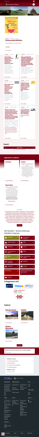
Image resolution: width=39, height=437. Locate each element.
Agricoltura (17, 211)
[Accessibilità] (3, 434)
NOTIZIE (7, 38)
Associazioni (14, 213)
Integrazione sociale (19, 217)
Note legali (21, 402)
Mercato (30, 217)
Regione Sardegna (6, 1)
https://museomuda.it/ (11, 201)
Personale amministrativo (7, 391)
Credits (22, 433)
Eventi (29, 394)
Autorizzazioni (14, 387)
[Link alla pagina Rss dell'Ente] (28, 400)
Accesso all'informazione (8, 211)
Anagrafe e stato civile (15, 385)
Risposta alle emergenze (9, 220)
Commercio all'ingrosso (22, 213)
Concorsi (29, 214)
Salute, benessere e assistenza (23, 385)
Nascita (8, 219)
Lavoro (23, 217)
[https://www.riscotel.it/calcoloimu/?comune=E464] (9, 286)
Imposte (11, 217)
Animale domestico (22, 211)
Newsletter (30, 401)
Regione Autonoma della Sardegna (15, 401)
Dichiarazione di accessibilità (23, 404)
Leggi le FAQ (22, 408)
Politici (5, 393)
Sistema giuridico (16, 220)
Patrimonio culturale (13, 219)
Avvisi (29, 386)
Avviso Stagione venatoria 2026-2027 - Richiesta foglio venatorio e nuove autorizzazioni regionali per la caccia (9, 60)
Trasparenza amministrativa (16, 222)
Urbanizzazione (29, 222)
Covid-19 (33, 214)
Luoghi (29, 392)
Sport (20, 220)
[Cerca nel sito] (33, 4)
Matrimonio (26, 217)
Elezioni (7, 216)
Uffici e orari (6, 417)
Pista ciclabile (18, 219)
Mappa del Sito (29, 433)
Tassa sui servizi (31, 220)
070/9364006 (6, 407)
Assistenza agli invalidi (31, 211)
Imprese (14, 217)
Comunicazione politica (24, 214)
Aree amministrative (7, 384)
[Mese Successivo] (33, 147)
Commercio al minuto (30, 213)
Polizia (22, 219)
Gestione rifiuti (25, 216)
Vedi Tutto (19, 345)
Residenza (30, 219)
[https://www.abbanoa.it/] (29, 286)
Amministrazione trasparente (23, 407)
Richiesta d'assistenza (23, 415)
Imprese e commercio (15, 392)
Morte (33, 217)
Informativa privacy (23, 400)
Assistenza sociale (8, 213)
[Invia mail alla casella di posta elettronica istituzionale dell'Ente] (7, 411)
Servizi (15, 433)
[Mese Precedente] (5, 147)
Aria (26, 211)
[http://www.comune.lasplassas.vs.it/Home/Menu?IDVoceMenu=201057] (19, 297)
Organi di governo (7, 389)
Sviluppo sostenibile (25, 220)
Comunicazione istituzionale (16, 214)
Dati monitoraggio (7, 433)
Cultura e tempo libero (15, 390)
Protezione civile (26, 219)
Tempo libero (9, 222)
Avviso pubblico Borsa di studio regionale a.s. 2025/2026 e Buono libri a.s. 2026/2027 (25, 111)
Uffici (5, 395)
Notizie (29, 384)
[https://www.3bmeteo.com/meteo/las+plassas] (18, 286)
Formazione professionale (19, 216)
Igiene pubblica (31, 216)
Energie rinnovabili (11, 216)
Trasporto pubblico (23, 222)
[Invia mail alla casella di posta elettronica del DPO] (7, 426)
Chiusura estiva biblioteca (13, 40)
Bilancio (17, 213)
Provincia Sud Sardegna (15, 404)
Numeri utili (6, 419)
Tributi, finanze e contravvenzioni (23, 388)
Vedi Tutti (19, 225)
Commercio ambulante (8, 214)
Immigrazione (7, 217)
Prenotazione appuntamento (23, 413)
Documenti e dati (7, 386)
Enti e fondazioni (6, 387)
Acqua (14, 211)
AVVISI (23, 80)
